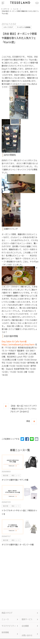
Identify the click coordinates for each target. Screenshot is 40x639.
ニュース (5, 619)
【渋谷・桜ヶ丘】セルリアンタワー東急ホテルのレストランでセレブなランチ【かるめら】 (23, 408)
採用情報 (5, 632)
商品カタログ (7, 613)
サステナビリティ (9, 626)
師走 (28, 421)
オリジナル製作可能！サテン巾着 (15, 480)
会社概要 (25, 626)
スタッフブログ (8, 27)
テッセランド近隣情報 (23, 27)
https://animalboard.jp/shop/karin (18, 344)
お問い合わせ (27, 635)
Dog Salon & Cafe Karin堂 (14, 341)
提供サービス (27, 619)
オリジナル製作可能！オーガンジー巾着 (18, 544)
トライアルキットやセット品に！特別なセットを (19, 512)
